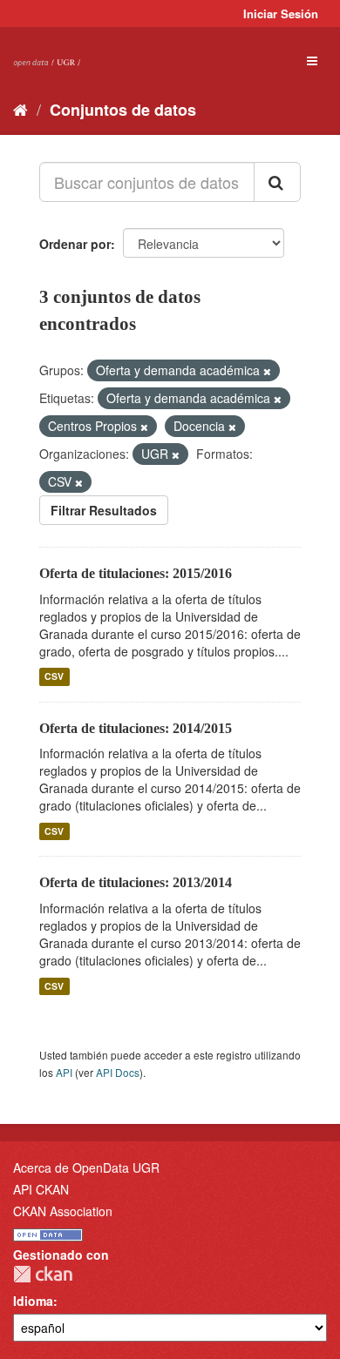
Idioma (33, 1300)
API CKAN (41, 1189)
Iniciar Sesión (280, 13)
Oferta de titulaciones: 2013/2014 (135, 882)
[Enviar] (277, 182)
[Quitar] (267, 371)
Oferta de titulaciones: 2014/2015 (135, 728)
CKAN (42, 1274)
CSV (54, 676)
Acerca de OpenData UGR (86, 1167)
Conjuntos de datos (123, 109)
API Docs (117, 1072)
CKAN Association (62, 1211)
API (64, 1072)
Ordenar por (75, 243)
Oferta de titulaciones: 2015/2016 (135, 573)
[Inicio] (20, 109)
